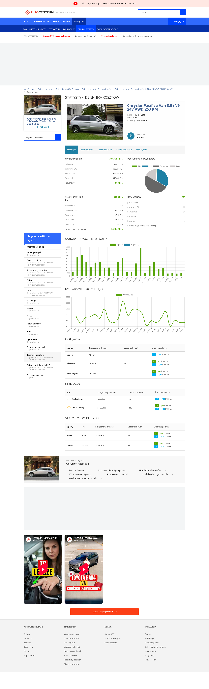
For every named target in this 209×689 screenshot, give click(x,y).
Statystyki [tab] (71, 149)
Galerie (33, 317)
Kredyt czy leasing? (72, 659)
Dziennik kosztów (86, 29)
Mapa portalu (29, 655)
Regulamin (28, 647)
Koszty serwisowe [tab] (124, 149)
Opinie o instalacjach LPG (40, 367)
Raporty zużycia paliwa (40, 272)
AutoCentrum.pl (39, 12)
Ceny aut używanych (36, 348)
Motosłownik (150, 651)
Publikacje (33, 301)
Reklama (27, 642)
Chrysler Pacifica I (77, 463)
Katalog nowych (34, 253)
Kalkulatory (69, 29)
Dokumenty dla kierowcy (34, 29)
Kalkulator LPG (70, 655)
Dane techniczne (41, 21)
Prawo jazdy (150, 659)
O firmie (27, 634)
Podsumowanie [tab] (86, 149)
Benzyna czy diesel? (73, 651)
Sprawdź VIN (54, 29)
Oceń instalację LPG (112, 638)
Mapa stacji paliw (71, 664)
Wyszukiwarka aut (72, 634)
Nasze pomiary (34, 324)
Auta (26, 21)
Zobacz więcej (103, 611)
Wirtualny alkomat (72, 647)
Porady (148, 634)
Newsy (33, 309)
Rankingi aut (69, 642)
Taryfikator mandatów (107, 29)
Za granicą (149, 655)
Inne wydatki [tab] (141, 149)
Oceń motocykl (110, 642)
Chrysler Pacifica (36, 236)
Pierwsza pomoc (152, 642)
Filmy (33, 332)
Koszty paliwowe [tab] (105, 149)
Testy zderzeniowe (35, 376)
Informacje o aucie (35, 246)
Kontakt (27, 651)
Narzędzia (79, 21)
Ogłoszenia (33, 340)
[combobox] (42, 137)
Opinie (56, 21)
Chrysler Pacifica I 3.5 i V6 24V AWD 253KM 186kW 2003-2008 (41, 121)
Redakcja (28, 638)
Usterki (40, 292)
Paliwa (66, 21)
